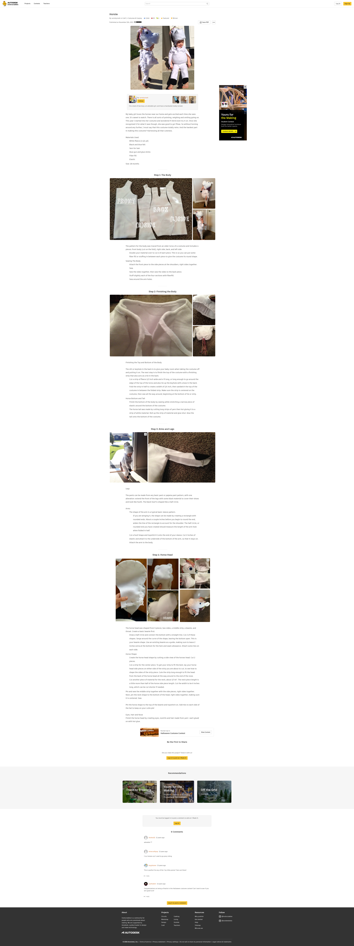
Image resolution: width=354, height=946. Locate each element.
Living (176, 919)
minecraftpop (153, 851)
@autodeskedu (227, 921)
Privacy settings (172, 942)
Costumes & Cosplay (135, 18)
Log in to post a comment (177, 903)
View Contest (205, 732)
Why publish (199, 916)
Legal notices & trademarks (221, 942)
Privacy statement (159, 942)
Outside (176, 922)
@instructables (227, 916)
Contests (37, 3)
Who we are (199, 928)
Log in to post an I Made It (177, 758)
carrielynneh (116, 18)
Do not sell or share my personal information (195, 942)
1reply (147, 876)
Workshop (164, 919)
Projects (27, 3)
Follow (141, 101)
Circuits (164, 916)
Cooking (176, 916)
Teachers (46, 3)
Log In (338, 4)
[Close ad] (245, 87)
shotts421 (152, 838)
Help (196, 922)
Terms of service (145, 942)
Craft (124, 18)
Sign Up (347, 4)
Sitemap (198, 925)
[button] (214, 22)
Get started (199, 919)
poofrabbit (152, 884)
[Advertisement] (233, 112)
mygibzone (152, 865)
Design (163, 922)
